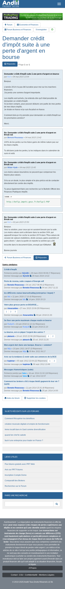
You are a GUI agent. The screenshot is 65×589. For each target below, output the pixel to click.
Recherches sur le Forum (15, 486)
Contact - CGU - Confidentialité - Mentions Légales (32, 575)
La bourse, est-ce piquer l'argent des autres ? (24, 332)
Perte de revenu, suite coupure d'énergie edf (24, 281)
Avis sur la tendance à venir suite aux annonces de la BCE (30, 357)
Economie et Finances (28, 25)
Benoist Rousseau (15, 285)
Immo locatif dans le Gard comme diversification (25, 429)
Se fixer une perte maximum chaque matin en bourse (28, 320)
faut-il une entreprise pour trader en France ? (24, 440)
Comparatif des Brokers (15, 480)
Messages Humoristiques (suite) (18, 370)
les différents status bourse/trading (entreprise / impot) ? (29, 293)
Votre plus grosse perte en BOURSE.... (21, 305)
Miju (9, 349)
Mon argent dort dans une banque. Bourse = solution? (28, 345)
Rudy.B (10, 324)
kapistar (11, 361)
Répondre (10, 64)
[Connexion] (52, 29)
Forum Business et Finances (18, 30)
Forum (9, 25)
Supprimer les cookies (36, 398)
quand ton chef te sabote (15, 435)
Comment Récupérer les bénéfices (20, 418)
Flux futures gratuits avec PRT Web (20, 464)
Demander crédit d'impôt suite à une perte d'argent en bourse (26, 47)
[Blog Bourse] (10, 4)
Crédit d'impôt (10, 269)
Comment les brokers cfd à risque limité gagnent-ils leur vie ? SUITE (31, 382)
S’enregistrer (41, 30)
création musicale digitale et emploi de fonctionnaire (27, 424)
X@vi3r (25, 273)
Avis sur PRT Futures (14, 470)
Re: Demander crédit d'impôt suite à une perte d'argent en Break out (30, 134)
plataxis (11, 336)
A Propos (32, 568)
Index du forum (13, 398)
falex (24, 373)
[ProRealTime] (32, 16)
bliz (8, 297)
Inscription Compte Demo (16, 475)
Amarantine (12, 308)
